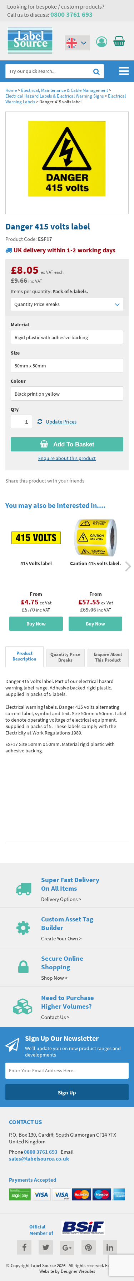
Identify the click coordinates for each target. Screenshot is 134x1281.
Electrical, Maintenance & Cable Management (64, 90)
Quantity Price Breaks (37, 304)
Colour (18, 381)
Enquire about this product (67, 458)
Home (11, 90)
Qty (15, 409)
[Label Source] (30, 52)
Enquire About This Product (108, 657)
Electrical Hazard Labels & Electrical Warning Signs (54, 96)
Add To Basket (73, 444)
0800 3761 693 (71, 14)
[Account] (103, 42)
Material (20, 324)
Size (15, 353)
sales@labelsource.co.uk (39, 1158)
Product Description (24, 656)
